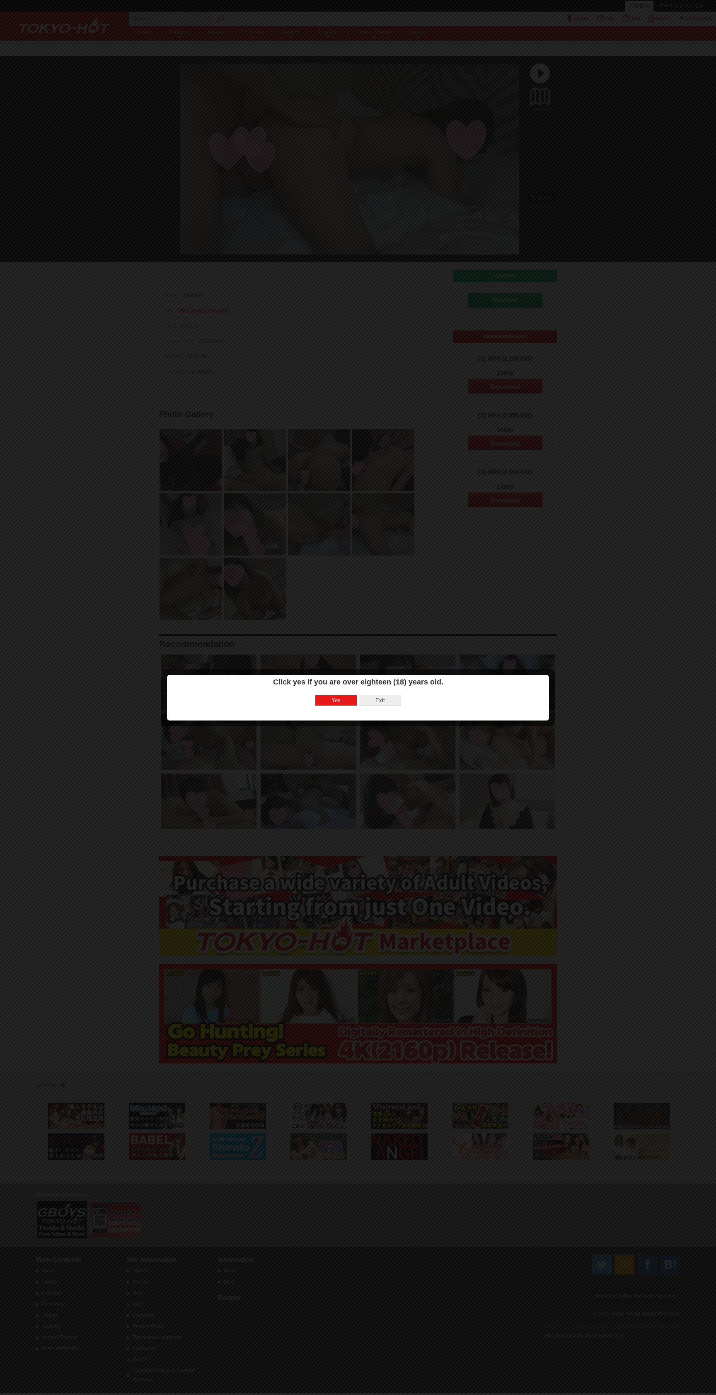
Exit (380, 700)
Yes (336, 700)
